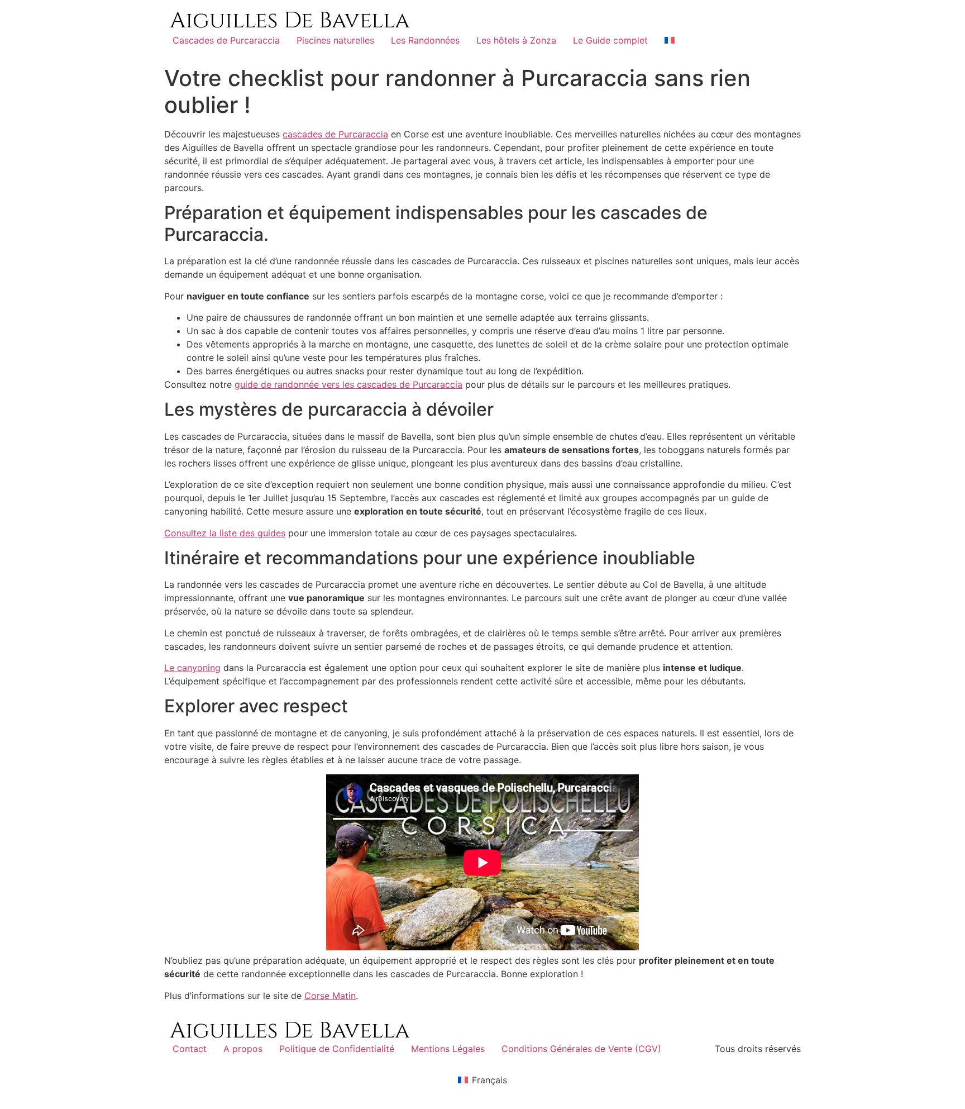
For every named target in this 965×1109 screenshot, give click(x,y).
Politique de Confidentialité (336, 1048)
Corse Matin (330, 995)
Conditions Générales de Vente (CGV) (581, 1048)
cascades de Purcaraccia (335, 134)
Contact (190, 1048)
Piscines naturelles (335, 40)
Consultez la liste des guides (224, 533)
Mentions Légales (448, 1048)
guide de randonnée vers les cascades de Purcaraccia (348, 384)
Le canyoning (192, 667)
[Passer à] (669, 40)
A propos (242, 1048)
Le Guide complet (610, 40)
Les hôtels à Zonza (516, 40)
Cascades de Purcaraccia (226, 40)
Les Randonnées (425, 40)
